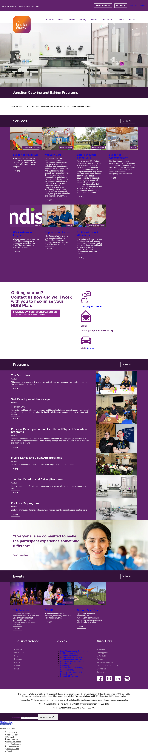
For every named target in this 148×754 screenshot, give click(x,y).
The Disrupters (20, 375)
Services (105, 19)
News (60, 19)
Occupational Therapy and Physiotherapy (71, 673)
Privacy (100, 659)
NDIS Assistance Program (22, 234)
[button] (6, 724)
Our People (19, 653)
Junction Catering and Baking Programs (37, 479)
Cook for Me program (25, 503)
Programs (18, 659)
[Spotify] (127, 678)
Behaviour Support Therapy (71, 668)
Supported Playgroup (25, 154)
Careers (71, 19)
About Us (50, 19)
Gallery (83, 19)
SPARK (49, 610)
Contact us (101, 669)
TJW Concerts (21, 610)
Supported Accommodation (118, 156)
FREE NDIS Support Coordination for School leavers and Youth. (35, 313)
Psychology (65, 666)
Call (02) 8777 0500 (91, 306)
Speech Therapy (67, 670)
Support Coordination (57, 232)
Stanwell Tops (67, 603)
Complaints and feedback (107, 666)
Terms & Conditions (105, 662)
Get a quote (101, 656)
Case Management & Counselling (74, 651)
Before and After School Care (86, 156)
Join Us (131, 19)
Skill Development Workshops (87, 234)
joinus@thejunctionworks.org (97, 330)
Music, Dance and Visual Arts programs (36, 457)
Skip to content (6, 722)
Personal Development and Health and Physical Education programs (49, 430)
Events (94, 19)
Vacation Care (53, 154)
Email (84, 325)
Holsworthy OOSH (66, 147)
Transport (101, 649)
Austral (133, 147)
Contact (120, 19)
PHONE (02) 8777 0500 (137, 5)
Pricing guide (102, 653)
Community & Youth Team (32, 147)
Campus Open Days (88, 610)
